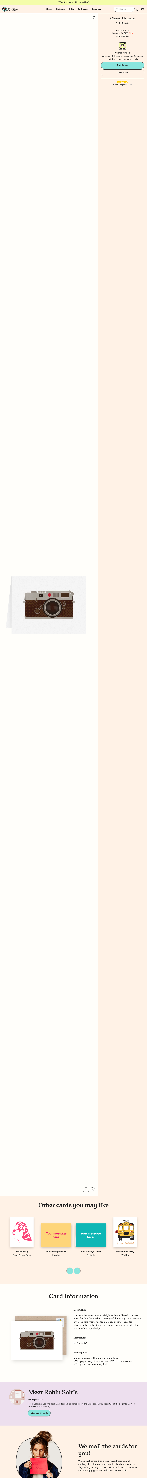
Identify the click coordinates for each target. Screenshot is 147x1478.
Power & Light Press (22, 1255)
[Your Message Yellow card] (56, 1235)
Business (96, 9)
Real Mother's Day (125, 1252)
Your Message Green (91, 1252)
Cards (49, 9)
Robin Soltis (124, 23)
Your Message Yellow (56, 1252)
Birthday (60, 9)
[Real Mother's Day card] (125, 1232)
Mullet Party (22, 1252)
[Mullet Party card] (22, 1232)
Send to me (122, 73)
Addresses (83, 9)
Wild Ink (125, 1255)
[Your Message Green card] (91, 1235)
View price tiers (122, 36)
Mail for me (122, 65)
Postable (56, 1255)
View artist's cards (39, 1413)
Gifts (71, 9)
